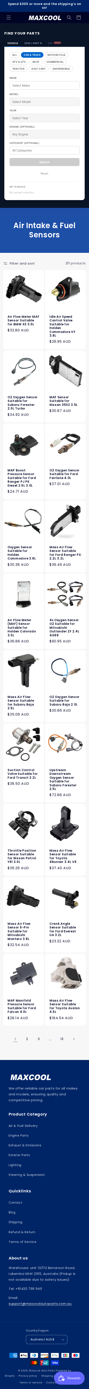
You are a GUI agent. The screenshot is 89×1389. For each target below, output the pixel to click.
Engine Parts (19, 1135)
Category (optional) (24, 143)
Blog (12, 1212)
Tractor (18, 68)
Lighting (15, 1165)
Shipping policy (51, 1375)
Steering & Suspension (27, 1175)
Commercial (55, 61)
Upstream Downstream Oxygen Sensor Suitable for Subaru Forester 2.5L (62, 779)
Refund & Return (22, 1232)
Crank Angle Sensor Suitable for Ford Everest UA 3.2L (62, 929)
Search (44, 162)
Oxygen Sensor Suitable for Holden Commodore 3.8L (22, 553)
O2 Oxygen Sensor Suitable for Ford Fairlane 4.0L (64, 474)
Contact (15, 1202)
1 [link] (15, 1039)
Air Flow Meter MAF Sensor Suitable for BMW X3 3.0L (23, 320)
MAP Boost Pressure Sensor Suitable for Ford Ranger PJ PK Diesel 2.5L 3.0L (22, 478)
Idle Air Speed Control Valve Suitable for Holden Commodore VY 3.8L (62, 326)
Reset (44, 173)
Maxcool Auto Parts (42, 1370)
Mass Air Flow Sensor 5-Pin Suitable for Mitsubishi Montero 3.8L (19, 931)
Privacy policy (28, 1375)
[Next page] (73, 1039)
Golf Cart (38, 68)
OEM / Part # (33, 43)
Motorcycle (56, 54)
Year (13, 110)
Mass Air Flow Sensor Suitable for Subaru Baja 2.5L (21, 702)
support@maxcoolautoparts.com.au (40, 1303)
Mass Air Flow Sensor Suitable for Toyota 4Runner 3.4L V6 (62, 856)
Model (14, 94)
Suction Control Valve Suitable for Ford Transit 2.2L (23, 774)
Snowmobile (61, 68)
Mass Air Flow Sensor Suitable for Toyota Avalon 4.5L (64, 1006)
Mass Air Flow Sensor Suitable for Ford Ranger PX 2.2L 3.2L (65, 553)
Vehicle (12, 43)
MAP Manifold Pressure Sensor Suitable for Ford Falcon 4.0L (22, 1006)
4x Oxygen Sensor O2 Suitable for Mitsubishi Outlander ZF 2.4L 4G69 (64, 627)
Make (13, 77)
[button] (8, 17)
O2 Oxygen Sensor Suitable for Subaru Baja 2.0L (64, 700)
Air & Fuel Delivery (23, 1126)
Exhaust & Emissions (25, 1145)
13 (61, 1039)
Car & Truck (32, 54)
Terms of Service (23, 1242)
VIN (54, 43)
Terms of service (30, 1382)
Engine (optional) (22, 126)
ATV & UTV (19, 61)
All (14, 54)
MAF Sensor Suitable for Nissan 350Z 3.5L (63, 401)
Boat (36, 61)
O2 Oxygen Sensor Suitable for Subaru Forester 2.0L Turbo (23, 403)
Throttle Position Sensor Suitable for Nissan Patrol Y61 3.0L (22, 856)
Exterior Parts (19, 1155)
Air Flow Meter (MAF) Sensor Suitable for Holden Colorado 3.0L (22, 627)
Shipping (15, 1222)
